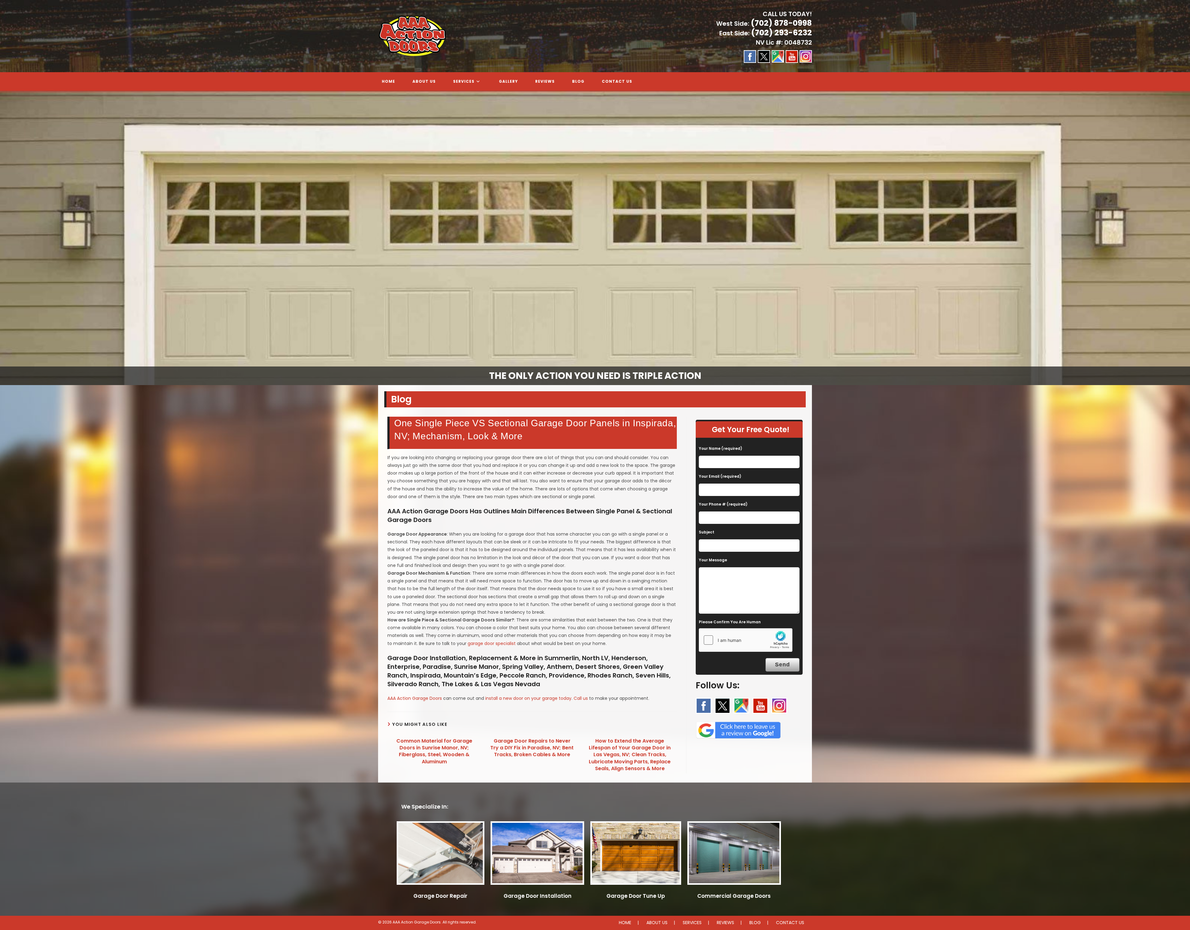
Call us (581, 698)
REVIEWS (725, 922)
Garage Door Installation (537, 896)
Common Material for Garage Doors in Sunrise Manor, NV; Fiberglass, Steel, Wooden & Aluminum (434, 751)
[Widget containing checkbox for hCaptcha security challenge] (745, 640)
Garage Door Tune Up (635, 896)
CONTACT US (790, 922)
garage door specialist (492, 643)
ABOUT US (657, 922)
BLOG (755, 922)
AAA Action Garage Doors (414, 698)
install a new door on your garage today (528, 698)
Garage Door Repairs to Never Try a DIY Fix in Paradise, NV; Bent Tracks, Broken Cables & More (532, 748)
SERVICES (692, 922)
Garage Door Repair (440, 896)
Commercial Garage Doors (734, 896)
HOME (625, 922)
